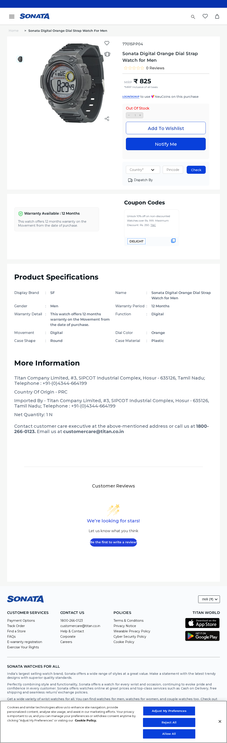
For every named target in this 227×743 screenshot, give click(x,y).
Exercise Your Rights (23, 647)
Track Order (16, 626)
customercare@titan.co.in (80, 626)
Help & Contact (72, 631)
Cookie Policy (124, 642)
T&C (153, 225)
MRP (128, 82)
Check (196, 170)
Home (14, 31)
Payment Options (21, 621)
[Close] (220, 721)
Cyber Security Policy (130, 637)
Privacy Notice (125, 626)
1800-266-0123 (71, 621)
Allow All (169, 733)
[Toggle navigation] (13, 16)
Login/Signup (130, 96)
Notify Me (166, 144)
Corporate (68, 637)
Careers (66, 642)
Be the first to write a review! (113, 542)
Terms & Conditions (128, 621)
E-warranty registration (24, 642)
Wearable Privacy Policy (132, 631)
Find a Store (16, 631)
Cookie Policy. (86, 720)
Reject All (169, 722)
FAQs (11, 637)
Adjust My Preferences (169, 711)
